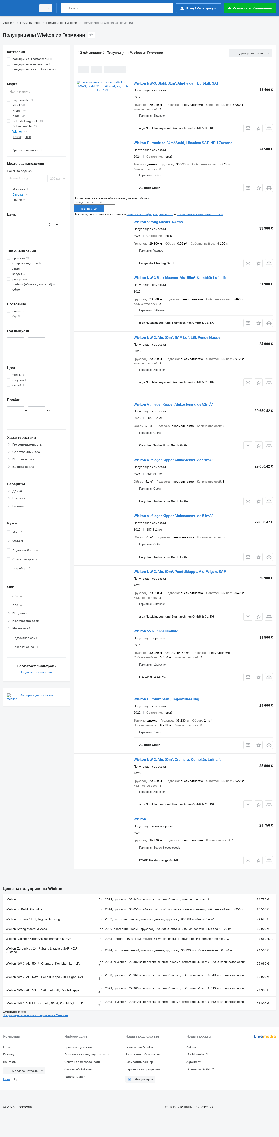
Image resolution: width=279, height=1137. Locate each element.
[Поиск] (65, 8)
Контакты (9, 1062)
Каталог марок (74, 1076)
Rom (6, 1079)
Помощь (9, 1054)
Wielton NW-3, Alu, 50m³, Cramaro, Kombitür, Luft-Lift (177, 759)
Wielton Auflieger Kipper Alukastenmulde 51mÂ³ (173, 404)
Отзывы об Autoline (78, 1069)
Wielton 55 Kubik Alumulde (156, 631)
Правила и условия (78, 1047)
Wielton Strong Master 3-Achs (158, 222)
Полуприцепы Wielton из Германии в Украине (35, 1015)
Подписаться (89, 208)
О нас (7, 1047)
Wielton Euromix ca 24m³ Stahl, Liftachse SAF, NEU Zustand (183, 143)
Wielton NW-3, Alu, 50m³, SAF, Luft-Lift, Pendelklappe (177, 337)
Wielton (140, 819)
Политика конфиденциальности (87, 1054)
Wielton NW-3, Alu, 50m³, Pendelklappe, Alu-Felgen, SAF (180, 572)
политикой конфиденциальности (150, 214)
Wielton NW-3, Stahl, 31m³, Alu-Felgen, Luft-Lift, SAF (176, 83)
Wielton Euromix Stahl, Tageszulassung (166, 699)
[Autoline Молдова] (18, 8)
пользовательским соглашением (200, 214)
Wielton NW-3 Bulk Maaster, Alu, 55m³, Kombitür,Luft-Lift (180, 278)
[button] (259, 128)
